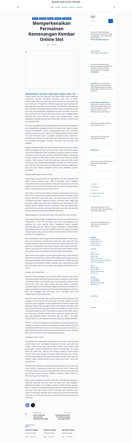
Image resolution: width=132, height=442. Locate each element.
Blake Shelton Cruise (66, 2)
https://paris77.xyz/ (98, 193)
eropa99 (100, 209)
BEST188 (93, 307)
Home (52, 7)
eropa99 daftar (103, 224)
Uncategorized (67, 18)
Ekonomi (57, 7)
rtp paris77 (96, 187)
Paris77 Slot (94, 256)
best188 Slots (95, 161)
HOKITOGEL (94, 296)
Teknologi (79, 7)
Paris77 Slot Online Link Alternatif (101, 260)
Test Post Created (31, 430)
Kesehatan (65, 7)
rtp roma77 (101, 125)
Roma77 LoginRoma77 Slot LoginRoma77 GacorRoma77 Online (96, 241)
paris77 (75, 150)
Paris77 (93, 266)
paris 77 (95, 190)
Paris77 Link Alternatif (97, 262)
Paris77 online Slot (96, 258)
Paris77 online (95, 254)
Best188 (93, 277)
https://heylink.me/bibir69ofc (99, 53)
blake (48, 44)
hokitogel (93, 249)
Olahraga (72, 7)
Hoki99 (93, 136)
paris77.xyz (96, 196)
